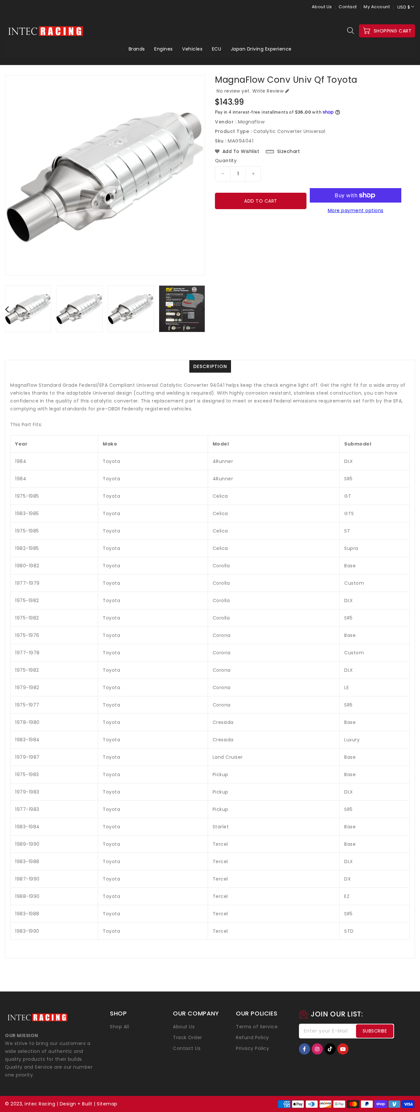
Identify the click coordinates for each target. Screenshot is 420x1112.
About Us (322, 7)
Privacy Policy (252, 1048)
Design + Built (76, 1104)
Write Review (268, 91)
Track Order (187, 1037)
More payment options (356, 210)
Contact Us (186, 1048)
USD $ (403, 7)
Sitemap (107, 1104)
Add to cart (260, 201)
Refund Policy (252, 1037)
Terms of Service (257, 1026)
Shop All (119, 1026)
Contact (348, 7)
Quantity (226, 160)
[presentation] (7, 309)
